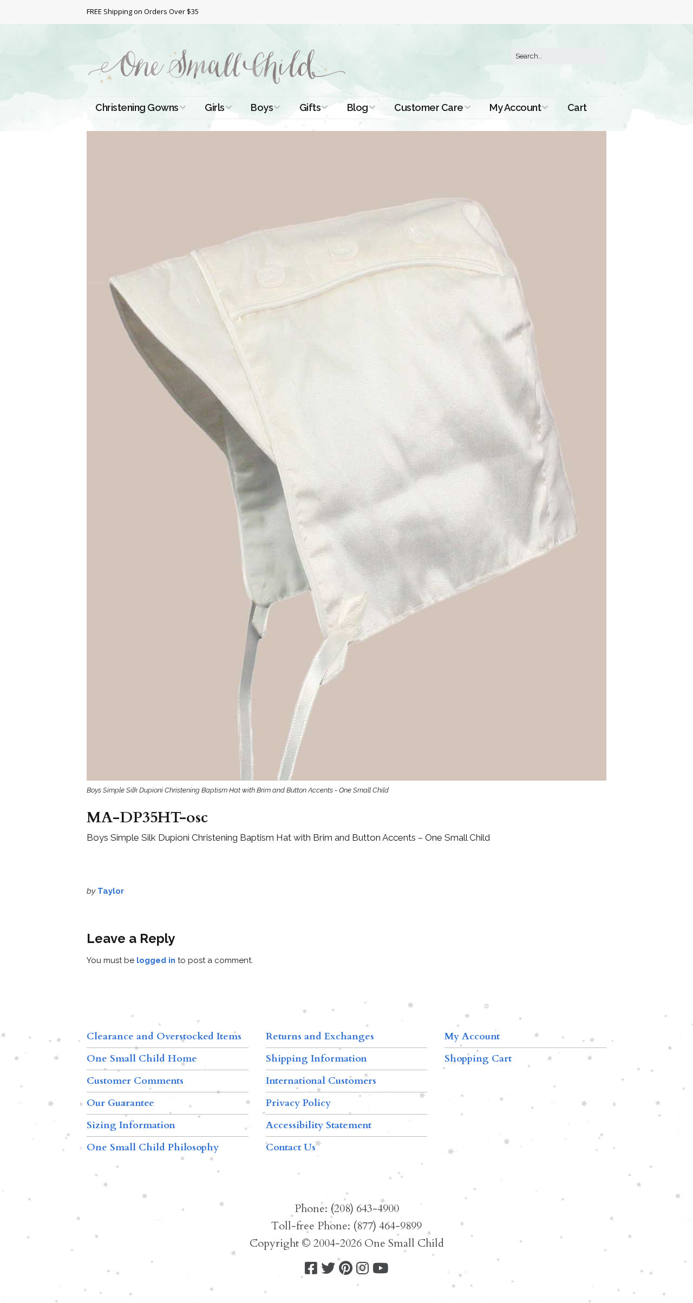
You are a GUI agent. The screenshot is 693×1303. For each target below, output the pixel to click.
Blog (357, 107)
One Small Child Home (142, 1058)
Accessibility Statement (318, 1125)
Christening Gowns (137, 107)
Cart (577, 107)
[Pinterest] (345, 1268)
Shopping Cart (478, 1058)
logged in (155, 960)
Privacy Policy (298, 1103)
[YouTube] (380, 1268)
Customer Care (428, 107)
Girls (215, 107)
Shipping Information (316, 1058)
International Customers (321, 1081)
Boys (262, 107)
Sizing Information (131, 1125)
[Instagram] (362, 1268)
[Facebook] (311, 1268)
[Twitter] (328, 1268)
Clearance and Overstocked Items (164, 1036)
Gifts (310, 107)
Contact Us (291, 1147)
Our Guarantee (120, 1103)
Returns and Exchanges (320, 1036)
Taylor (110, 891)
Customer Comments (135, 1081)
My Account (515, 107)
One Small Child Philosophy (153, 1147)
